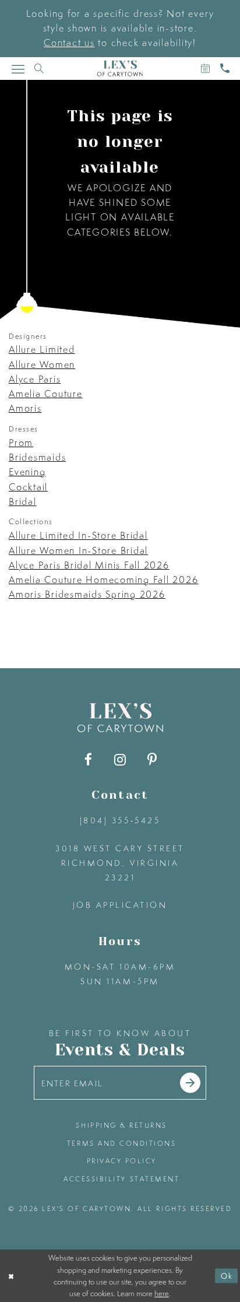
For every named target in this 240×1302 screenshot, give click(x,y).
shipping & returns (121, 1125)
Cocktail (28, 486)
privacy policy (122, 1161)
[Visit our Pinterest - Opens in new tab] (151, 759)
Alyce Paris (35, 379)
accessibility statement (121, 1179)
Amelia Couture (46, 393)
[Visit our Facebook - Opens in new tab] (88, 759)
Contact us (69, 42)
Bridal (23, 501)
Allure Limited (42, 349)
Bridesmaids (37, 457)
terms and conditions (122, 1143)
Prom (21, 442)
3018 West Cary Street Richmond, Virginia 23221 (120, 863)
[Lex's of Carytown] (120, 68)
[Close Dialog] (11, 1276)
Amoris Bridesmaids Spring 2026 (87, 594)
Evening (27, 471)
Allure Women (42, 364)
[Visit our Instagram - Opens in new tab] (119, 759)
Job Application (120, 904)
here (161, 1293)
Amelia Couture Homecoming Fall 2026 (104, 579)
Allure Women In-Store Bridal (78, 550)
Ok (227, 1276)
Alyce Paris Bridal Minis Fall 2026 (89, 565)
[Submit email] (190, 1083)
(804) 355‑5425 (120, 820)
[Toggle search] (39, 68)
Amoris (25, 408)
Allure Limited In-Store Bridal (78, 535)
